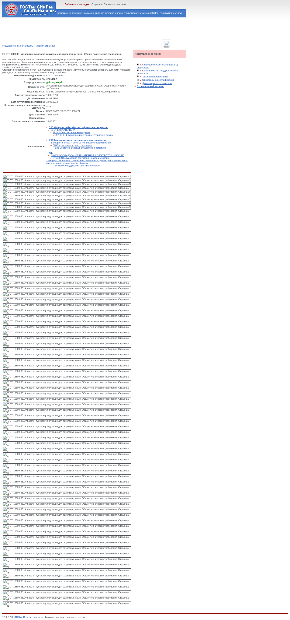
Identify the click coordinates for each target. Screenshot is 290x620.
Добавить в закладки (77, 4)
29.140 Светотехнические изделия (71, 132)
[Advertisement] (79, 28)
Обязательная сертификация (158, 80)
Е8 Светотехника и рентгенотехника (72, 145)
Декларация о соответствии (157, 83)
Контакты (121, 4)
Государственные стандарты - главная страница (28, 45)
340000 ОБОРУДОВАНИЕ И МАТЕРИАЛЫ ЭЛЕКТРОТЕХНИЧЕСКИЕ (87, 155)
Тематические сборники (155, 76)
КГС (78, 140)
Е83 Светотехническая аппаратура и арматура (80, 147)
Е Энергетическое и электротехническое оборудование (81, 142)
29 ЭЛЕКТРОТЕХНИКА (63, 130)
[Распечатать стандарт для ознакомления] (166, 44)
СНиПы (27, 617)
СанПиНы (37, 617)
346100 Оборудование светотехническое (77, 165)
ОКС (78, 127)
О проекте (97, 4)
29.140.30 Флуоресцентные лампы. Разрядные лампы (84, 135)
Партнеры (109, 4)
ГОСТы (18, 617)
